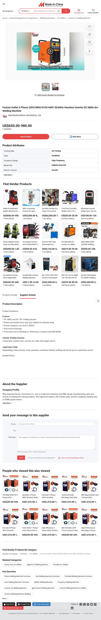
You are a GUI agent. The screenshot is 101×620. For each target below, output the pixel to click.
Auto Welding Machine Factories (16, 582)
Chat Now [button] (76, 137)
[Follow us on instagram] (88, 604)
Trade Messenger (41, 604)
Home (4, 18)
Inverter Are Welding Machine (15, 588)
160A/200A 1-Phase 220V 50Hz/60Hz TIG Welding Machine (30, 530)
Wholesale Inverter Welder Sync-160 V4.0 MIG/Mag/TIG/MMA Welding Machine (89, 210)
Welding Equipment (47, 18)
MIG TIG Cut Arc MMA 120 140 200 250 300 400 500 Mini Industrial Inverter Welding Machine (69, 276)
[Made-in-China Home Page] (50, 4)
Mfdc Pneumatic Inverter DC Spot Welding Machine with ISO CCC (31, 210)
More (4, 598)
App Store (9, 604)
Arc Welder (61, 18)
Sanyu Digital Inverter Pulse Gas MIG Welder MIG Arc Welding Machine (11, 243)
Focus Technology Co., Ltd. (33, 613)
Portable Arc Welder (60, 564)
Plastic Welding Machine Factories (17, 576)
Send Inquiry (26, 136)
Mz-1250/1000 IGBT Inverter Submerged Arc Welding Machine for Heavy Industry (50, 276)
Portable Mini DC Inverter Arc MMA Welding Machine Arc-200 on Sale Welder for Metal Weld (69, 243)
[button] (3, 3)
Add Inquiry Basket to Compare (50, 95)
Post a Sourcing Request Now (71, 458)
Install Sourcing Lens (14, 608)
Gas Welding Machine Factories (47, 576)
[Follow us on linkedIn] (72, 608)
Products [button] (24, 11)
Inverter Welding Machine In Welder (73, 588)
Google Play (24, 604)
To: (15, 430)
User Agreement (64, 613)
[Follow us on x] (84, 604)
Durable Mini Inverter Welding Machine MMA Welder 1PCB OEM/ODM (30, 276)
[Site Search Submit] (66, 11)
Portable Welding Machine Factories (78, 576)
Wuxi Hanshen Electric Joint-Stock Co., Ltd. (24, 115)
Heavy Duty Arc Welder (13, 564)
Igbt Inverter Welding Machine (43, 588)
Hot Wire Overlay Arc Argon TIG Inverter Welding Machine (50, 210)
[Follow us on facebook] (81, 604)
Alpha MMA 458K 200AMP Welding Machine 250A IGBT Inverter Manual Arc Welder (88, 243)
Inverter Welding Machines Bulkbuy (17, 594)
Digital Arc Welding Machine (37, 564)
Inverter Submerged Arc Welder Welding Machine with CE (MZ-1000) (89, 276)
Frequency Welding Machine (68, 582)
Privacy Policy (88, 613)
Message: (12, 437)
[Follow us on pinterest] (95, 604)
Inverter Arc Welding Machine (79, 18)
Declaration (76, 613)
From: (14, 424)
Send (21, 457)
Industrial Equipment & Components (23, 18)
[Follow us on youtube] (91, 604)
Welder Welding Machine (43, 582)
